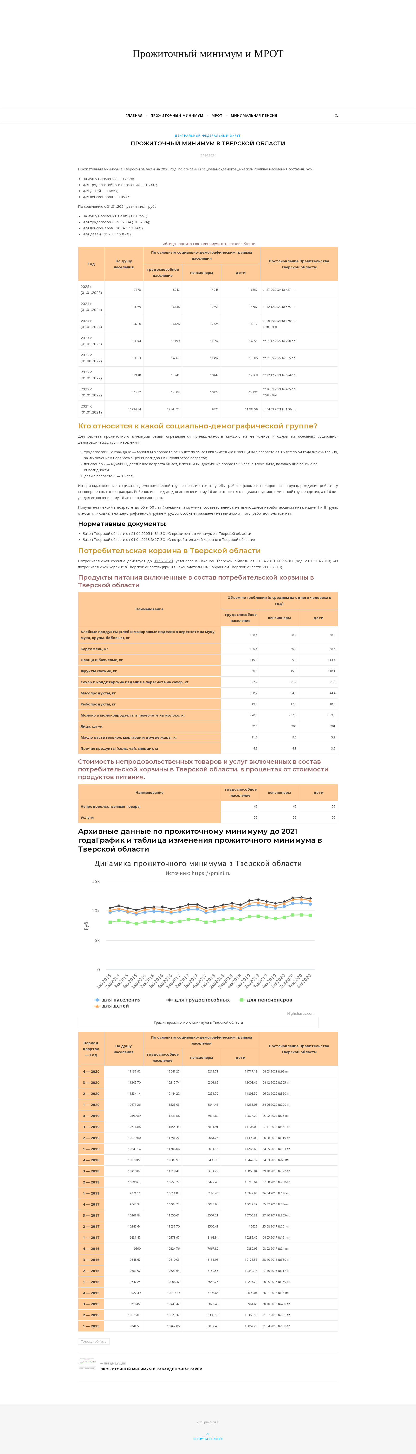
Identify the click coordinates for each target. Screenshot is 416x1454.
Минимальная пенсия (254, 115)
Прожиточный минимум (177, 115)
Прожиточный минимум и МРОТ (208, 54)
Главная (134, 115)
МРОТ (217, 115)
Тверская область (93, 1341)
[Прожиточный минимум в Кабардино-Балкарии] (87, 1364)
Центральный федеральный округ (208, 136)
